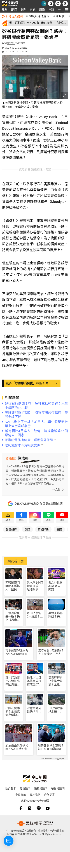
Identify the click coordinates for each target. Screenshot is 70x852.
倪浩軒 (11, 43)
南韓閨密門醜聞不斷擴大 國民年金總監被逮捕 (12, 586)
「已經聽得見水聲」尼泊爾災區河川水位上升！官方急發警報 (55, 710)
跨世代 (60, 16)
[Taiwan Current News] (43, 3)
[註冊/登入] (65, 3)
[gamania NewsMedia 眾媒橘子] (35, 823)
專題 (33, 9)
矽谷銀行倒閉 (24, 383)
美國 (59, 529)
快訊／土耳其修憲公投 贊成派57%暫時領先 (35, 681)
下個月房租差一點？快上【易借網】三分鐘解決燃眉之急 (13, 617)
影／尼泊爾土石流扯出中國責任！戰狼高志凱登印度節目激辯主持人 (12, 681)
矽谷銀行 (11, 529)
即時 (14, 9)
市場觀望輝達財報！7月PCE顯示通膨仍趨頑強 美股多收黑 (18, 652)
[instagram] (29, 808)
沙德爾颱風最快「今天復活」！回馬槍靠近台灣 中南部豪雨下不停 (34, 710)
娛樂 (42, 9)
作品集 (56, 489)
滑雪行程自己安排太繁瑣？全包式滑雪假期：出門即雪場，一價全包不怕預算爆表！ (55, 681)
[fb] (20, 808)
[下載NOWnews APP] (50, 3)
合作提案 (49, 794)
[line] (38, 808)
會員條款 (20, 794)
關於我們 (35, 794)
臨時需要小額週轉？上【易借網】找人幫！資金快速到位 (51, 652)
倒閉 (27, 529)
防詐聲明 (10, 788)
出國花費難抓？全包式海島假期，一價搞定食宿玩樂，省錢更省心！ (12, 712)
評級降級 (43, 529)
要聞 (23, 9)
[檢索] (58, 3)
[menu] (67, 9)
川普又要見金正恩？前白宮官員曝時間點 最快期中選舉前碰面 (51, 747)
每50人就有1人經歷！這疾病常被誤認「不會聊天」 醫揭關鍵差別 (35, 615)
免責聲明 (25, 788)
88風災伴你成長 (39, 16)
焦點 (5, 9)
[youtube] (47, 808)
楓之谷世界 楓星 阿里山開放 (55, 586)
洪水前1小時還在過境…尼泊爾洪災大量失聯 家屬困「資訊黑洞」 (35, 586)
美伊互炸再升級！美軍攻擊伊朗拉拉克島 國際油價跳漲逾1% (55, 615)
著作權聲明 (58, 788)
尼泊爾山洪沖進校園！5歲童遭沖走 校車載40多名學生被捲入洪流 (18, 747)
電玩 (51, 9)
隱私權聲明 (41, 788)
